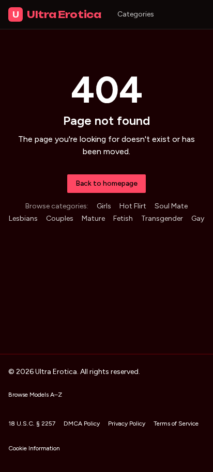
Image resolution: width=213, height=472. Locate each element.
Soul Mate (171, 206)
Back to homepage (106, 183)
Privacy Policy (126, 423)
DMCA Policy (82, 423)
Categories (135, 14)
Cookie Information (34, 448)
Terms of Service (176, 423)
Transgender (162, 218)
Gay (197, 218)
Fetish (123, 218)
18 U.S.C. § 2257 (31, 423)
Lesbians (23, 218)
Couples (59, 218)
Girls (104, 206)
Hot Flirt (132, 206)
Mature (93, 218)
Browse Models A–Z (35, 394)
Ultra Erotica (56, 14)
